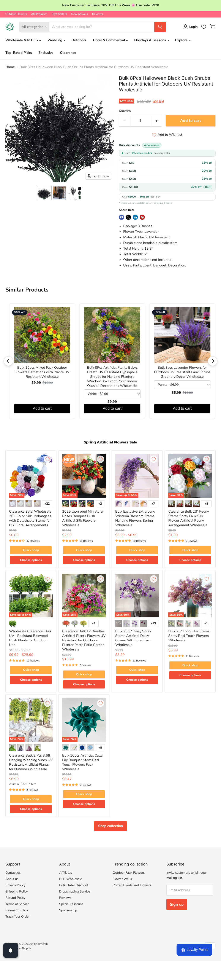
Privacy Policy (15, 885)
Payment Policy (16, 910)
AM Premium (39, 14)
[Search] (160, 27)
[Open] (10, 950)
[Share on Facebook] (121, 217)
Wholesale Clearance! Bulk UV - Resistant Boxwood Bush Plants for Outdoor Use (30, 638)
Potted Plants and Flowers (132, 885)
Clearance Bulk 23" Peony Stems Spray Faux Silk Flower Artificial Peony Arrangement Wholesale (188, 518)
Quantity (125, 111)
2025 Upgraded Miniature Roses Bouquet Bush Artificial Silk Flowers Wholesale (82, 518)
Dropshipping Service (74, 891)
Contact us (13, 872)
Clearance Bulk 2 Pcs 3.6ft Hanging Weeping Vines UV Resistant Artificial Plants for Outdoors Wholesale (31, 762)
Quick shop (31, 550)
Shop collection (110, 826)
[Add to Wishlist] (47, 459)
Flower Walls (122, 879)
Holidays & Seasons (150, 40)
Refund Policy (15, 898)
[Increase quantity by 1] (156, 121)
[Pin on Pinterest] (142, 217)
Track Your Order (17, 916)
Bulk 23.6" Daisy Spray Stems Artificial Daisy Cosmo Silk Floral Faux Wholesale (133, 638)
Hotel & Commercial (109, 40)
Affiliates (65, 872)
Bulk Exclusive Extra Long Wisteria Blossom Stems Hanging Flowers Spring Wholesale (135, 518)
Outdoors (79, 40)
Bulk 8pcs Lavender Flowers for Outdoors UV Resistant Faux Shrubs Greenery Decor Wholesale (182, 372)
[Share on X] (128, 217)
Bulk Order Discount (73, 885)
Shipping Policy (16, 891)
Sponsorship (68, 910)
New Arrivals (79, 14)
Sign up (177, 904)
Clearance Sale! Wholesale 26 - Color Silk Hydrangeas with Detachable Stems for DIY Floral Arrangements (30, 518)
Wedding (55, 40)
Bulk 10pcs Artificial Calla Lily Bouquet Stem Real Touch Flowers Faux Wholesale (82, 762)
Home (10, 67)
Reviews (97, 14)
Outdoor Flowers (16, 14)
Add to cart (42, 408)
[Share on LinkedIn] (135, 217)
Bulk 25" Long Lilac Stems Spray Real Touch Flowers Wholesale (189, 636)
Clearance (68, 52)
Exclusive (46, 52)
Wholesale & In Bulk (22, 40)
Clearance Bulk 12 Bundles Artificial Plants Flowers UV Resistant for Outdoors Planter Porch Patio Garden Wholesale (84, 640)
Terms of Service (17, 904)
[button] (44, 193)
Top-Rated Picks (18, 52)
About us (11, 879)
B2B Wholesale (70, 879)
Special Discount (71, 904)
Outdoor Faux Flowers (129, 872)
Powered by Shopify (18, 948)
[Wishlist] (204, 27)
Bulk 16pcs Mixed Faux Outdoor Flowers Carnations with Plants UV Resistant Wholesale (42, 372)
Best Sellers (59, 14)
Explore (181, 40)
